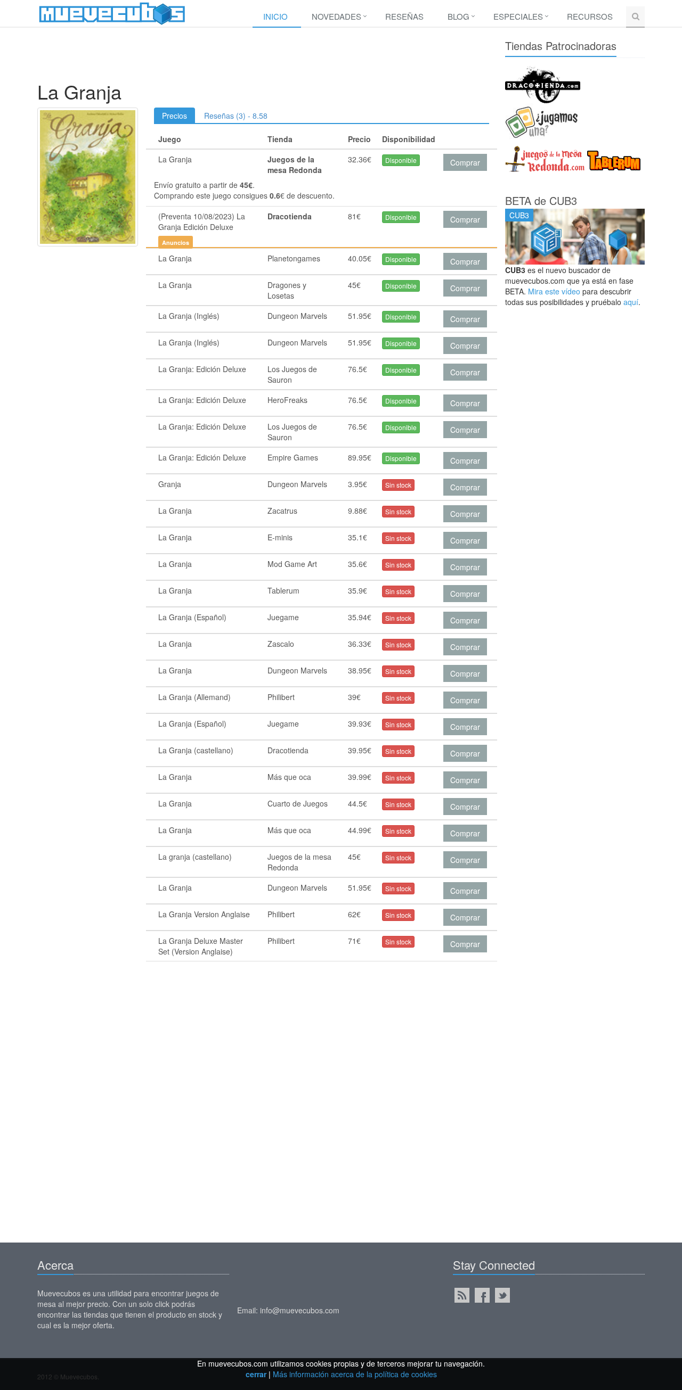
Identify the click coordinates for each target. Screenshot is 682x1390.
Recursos (590, 16)
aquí (630, 302)
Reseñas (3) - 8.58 (235, 115)
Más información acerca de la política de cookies (355, 1374)
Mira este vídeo (554, 291)
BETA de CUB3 (541, 200)
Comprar (465, 162)
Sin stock (398, 484)
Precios (174, 115)
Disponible (401, 160)
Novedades (336, 16)
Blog (458, 16)
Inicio (275, 16)
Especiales (518, 16)
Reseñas (404, 16)
